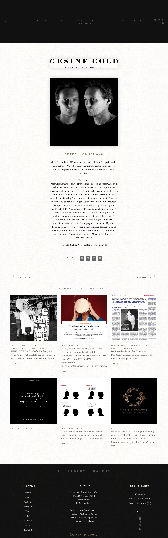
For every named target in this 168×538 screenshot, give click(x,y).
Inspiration (70, 345)
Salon (136, 20)
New (114, 428)
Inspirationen (71, 428)
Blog (105, 20)
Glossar (120, 20)
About (41, 20)
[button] (82, 258)
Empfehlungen (21, 428)
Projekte (59, 20)
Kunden (77, 20)
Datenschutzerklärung (140, 498)
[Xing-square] (140, 529)
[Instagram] (140, 525)
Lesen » (14, 364)
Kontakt (85, 22)
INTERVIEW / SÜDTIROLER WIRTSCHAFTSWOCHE (129, 347)
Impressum (140, 494)
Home (28, 20)
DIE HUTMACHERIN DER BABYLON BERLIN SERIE (27, 347)
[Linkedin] (140, 522)
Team (92, 20)
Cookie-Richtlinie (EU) (140, 503)
